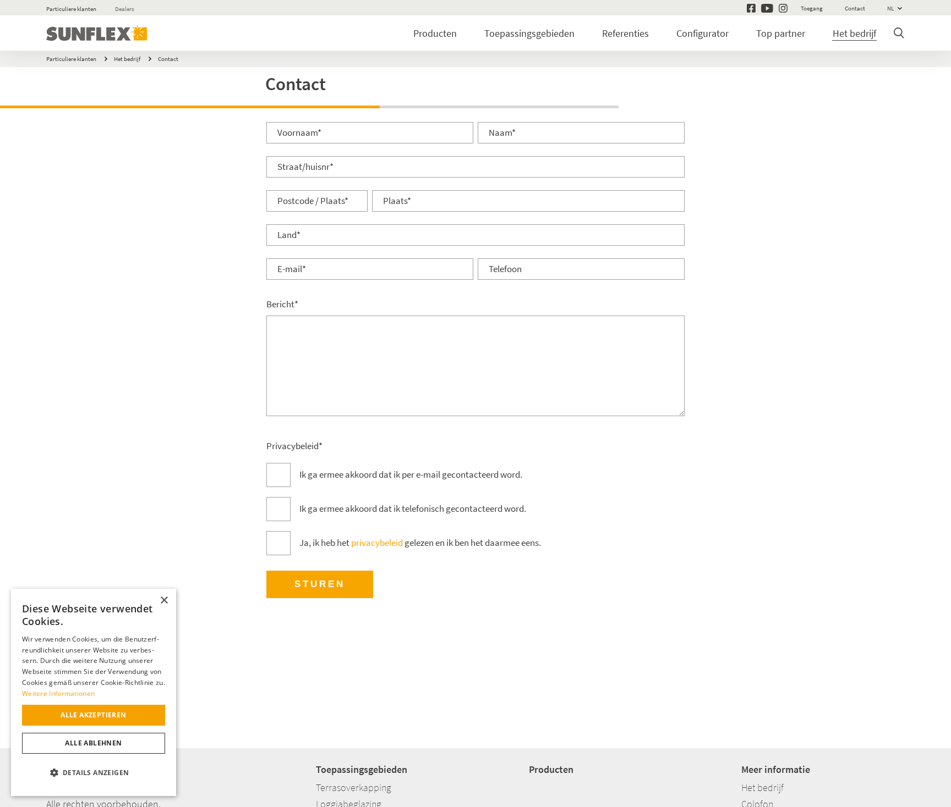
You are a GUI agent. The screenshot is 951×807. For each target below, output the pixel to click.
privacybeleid (377, 543)
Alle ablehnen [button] (93, 743)
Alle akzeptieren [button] (93, 715)
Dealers (124, 9)
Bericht (282, 304)
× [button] (164, 600)
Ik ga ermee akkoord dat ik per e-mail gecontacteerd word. (410, 474)
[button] (93, 773)
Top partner (780, 33)
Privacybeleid (294, 446)
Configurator (702, 33)
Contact (168, 59)
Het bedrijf (854, 33)
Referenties (625, 33)
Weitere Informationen (58, 693)
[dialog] (93, 692)
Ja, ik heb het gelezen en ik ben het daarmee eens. (420, 543)
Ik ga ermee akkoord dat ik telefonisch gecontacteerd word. (412, 509)
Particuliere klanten (71, 9)
